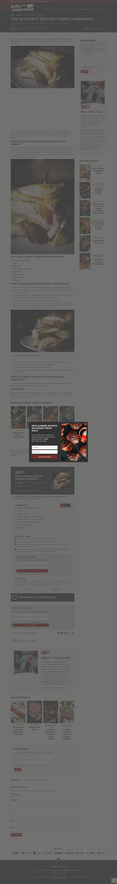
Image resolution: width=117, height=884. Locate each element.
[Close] (85, 424)
